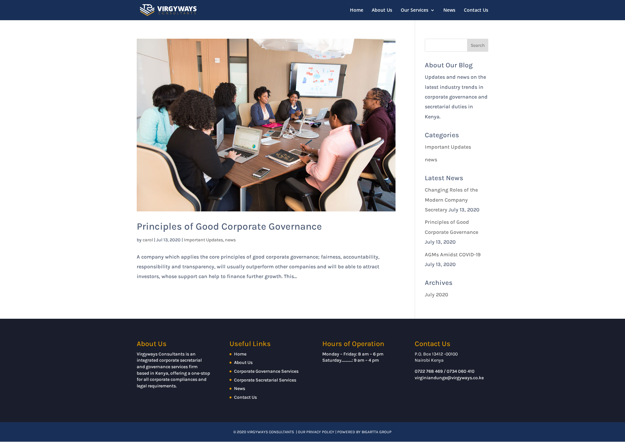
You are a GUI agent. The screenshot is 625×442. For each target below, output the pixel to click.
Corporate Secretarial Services (265, 380)
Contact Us (476, 10)
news (230, 240)
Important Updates (203, 240)
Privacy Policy (320, 432)
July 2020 (436, 294)
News (449, 10)
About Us (382, 10)
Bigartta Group (377, 432)
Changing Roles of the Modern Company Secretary (451, 200)
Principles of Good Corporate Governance (229, 226)
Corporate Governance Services (266, 371)
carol (148, 240)
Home (356, 10)
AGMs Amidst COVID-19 (452, 254)
